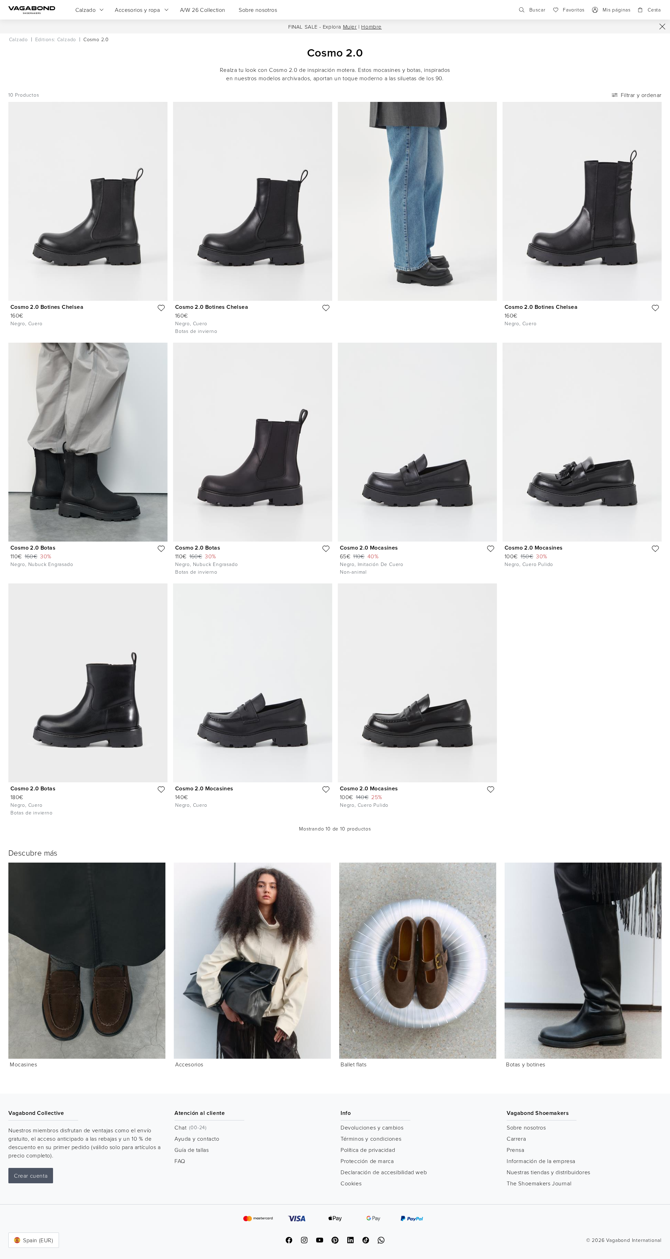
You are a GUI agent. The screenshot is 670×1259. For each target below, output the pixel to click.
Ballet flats (353, 1064)
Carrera (516, 1138)
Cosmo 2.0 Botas (32, 548)
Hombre (371, 26)
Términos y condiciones (371, 1138)
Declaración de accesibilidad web (384, 1172)
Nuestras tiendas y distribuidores (548, 1172)
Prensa (515, 1150)
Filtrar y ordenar (641, 95)
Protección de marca (367, 1161)
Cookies (351, 1183)
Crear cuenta (30, 1175)
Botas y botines (525, 1064)
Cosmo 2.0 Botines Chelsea (46, 307)
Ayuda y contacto (196, 1138)
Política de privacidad (368, 1150)
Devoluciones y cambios (372, 1127)
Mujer (350, 26)
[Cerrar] (662, 26)
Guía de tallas (191, 1150)
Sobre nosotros (526, 1127)
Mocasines (23, 1064)
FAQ (179, 1161)
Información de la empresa (541, 1161)
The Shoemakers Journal (539, 1183)
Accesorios (189, 1064)
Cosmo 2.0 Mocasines (369, 548)
